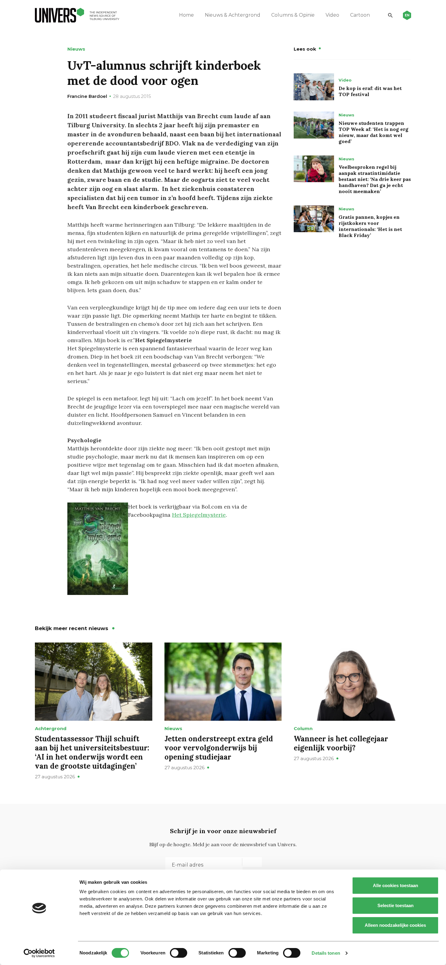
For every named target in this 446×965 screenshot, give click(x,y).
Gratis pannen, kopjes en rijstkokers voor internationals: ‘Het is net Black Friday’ (370, 226)
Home (186, 15)
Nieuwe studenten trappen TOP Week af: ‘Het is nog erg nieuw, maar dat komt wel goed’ (373, 132)
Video (332, 15)
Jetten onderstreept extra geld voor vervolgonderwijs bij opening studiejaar (218, 748)
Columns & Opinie (293, 15)
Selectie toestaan (395, 905)
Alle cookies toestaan (395, 885)
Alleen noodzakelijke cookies (395, 925)
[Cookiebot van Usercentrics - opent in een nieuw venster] (39, 953)
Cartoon (360, 15)
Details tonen (326, 953)
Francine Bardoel (87, 96)
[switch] (178, 953)
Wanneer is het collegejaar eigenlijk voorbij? (341, 743)
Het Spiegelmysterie (199, 514)
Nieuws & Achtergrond (232, 15)
